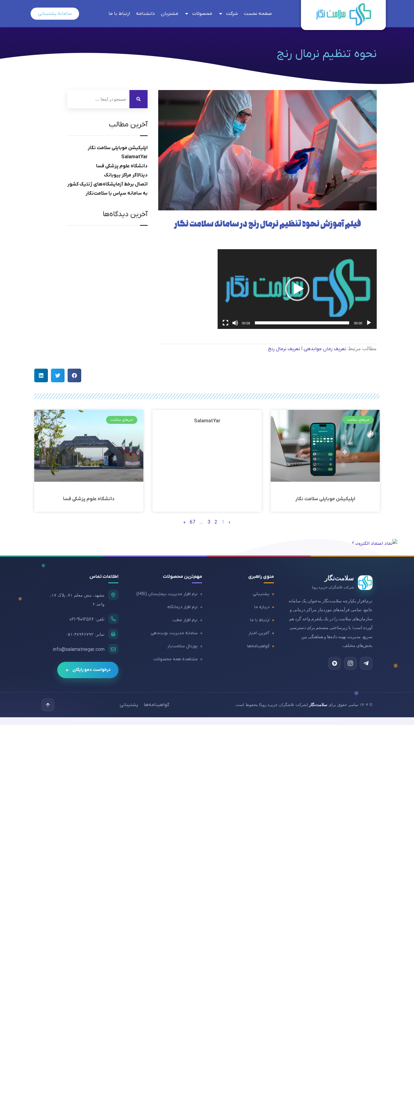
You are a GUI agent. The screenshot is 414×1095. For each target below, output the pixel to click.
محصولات (202, 14)
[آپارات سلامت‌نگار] (334, 663)
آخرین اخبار (259, 633)
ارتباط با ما (119, 14)
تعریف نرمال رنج (284, 349)
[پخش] (369, 323)
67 (192, 522)
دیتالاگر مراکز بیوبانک (126, 175)
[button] (297, 289)
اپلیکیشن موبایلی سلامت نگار (118, 148)
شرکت (232, 14)
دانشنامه (145, 14)
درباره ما (261, 607)
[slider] (302, 322)
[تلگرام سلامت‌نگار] (366, 663)
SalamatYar (134, 157)
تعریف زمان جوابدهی (325, 349)
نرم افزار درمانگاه (182, 607)
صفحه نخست (258, 14)
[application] (297, 289)
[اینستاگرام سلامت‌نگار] (350, 663)
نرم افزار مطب (185, 620)
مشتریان (169, 14)
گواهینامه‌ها (258, 646)
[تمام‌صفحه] (225, 323)
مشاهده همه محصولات (176, 659)
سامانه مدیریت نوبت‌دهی (174, 633)
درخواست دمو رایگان (91, 670)
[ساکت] (235, 323)
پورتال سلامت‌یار (182, 646)
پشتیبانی (261, 594)
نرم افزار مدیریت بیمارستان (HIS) (167, 594)
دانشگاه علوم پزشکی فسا (122, 166)
